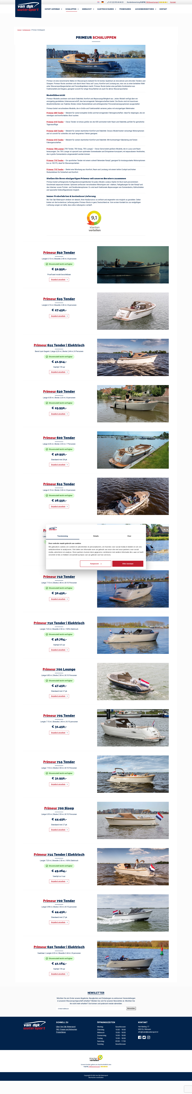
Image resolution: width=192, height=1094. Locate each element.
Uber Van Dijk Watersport (66, 1027)
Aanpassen (94, 564)
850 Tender (59, 252)
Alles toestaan (127, 564)
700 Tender (59, 901)
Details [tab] (96, 536)
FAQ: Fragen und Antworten (66, 1029)
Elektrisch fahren (105, 9)
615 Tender (59, 484)
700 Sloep (59, 808)
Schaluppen (70, 9)
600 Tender (59, 438)
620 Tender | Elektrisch (59, 947)
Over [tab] (129, 536)
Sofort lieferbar (52, 9)
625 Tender (59, 299)
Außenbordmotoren (144, 9)
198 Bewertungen (152, 2)
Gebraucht (87, 9)
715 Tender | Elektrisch (59, 854)
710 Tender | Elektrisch (59, 623)
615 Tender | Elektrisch (59, 345)
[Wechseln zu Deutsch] (102, 2)
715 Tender (59, 762)
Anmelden (131, 1008)
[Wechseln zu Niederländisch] (98, 2)
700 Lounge (59, 669)
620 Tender (59, 391)
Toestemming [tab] (62, 536)
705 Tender (59, 715)
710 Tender (59, 577)
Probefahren (125, 9)
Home (19, 30)
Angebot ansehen (58, 279)
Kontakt (173, 2)
